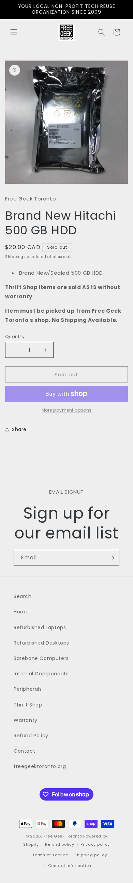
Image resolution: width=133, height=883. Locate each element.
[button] (13, 32)
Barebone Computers (41, 658)
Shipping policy (90, 855)
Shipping (14, 256)
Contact (24, 751)
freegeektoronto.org (40, 766)
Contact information (69, 865)
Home (21, 611)
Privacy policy (95, 844)
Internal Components (41, 673)
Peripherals (28, 689)
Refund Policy (31, 735)
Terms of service (50, 855)
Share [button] (19, 429)
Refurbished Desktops (41, 642)
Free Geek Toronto (63, 836)
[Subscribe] (111, 558)
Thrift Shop (28, 704)
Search (23, 596)
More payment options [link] (67, 410)
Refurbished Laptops (40, 627)
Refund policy (59, 844)
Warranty (26, 720)
